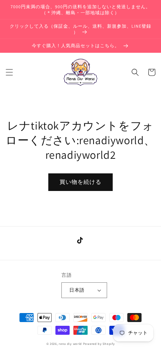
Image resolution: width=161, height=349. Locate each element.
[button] (9, 72)
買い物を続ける (80, 181)
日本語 (76, 290)
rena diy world (70, 344)
